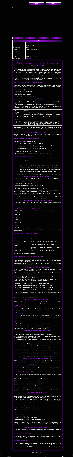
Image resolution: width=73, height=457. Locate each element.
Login (45, 456)
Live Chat (63, 456)
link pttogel (24, 272)
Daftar (27, 456)
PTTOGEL (24, 67)
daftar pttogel (21, 141)
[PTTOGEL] (19, 4)
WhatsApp (9, 456)
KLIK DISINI (28, 58)
